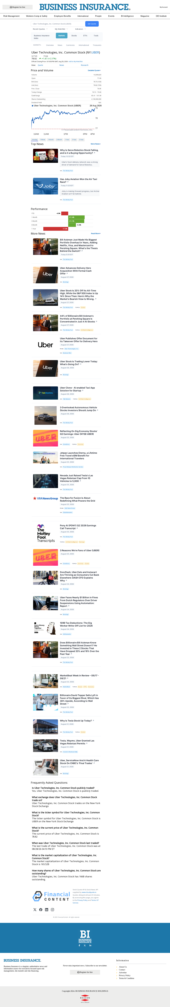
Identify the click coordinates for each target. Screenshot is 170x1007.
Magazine (145, 16)
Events (111, 16)
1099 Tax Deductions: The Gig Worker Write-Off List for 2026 (76, 624)
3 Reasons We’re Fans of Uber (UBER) (79, 550)
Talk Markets (66, 399)
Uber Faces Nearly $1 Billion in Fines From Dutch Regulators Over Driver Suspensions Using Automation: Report (79, 601)
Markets (61, 35)
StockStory (66, 444)
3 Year (74, 139)
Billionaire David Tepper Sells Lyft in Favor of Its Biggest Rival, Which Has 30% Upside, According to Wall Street (79, 699)
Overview (50, 45)
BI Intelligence (127, 16)
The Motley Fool (68, 170)
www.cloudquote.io (89, 892)
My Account (164, 7)
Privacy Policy (82, 900)
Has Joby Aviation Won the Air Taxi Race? (78, 180)
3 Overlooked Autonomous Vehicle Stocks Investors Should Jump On (79, 409)
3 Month (59, 139)
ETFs (85, 35)
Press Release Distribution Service (73, 467)
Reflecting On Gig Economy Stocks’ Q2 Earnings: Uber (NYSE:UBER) (78, 432)
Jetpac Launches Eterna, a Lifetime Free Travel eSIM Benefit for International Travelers (78, 456)
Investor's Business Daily (70, 751)
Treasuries (97, 45)
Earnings (81, 542)
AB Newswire (67, 634)
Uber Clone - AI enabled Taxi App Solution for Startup (77, 389)
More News (95, 144)
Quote (40, 65)
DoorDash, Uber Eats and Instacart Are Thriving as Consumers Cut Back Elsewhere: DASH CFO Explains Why (79, 576)
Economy (80, 444)
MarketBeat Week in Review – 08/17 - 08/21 (79, 677)
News (60, 45)
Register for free (18, 7)
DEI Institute (161, 16)
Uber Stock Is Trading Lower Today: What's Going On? (79, 363)
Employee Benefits (62, 16)
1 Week (42, 139)
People (98, 16)
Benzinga (65, 282)
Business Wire (67, 353)
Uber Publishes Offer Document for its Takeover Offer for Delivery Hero (79, 340)
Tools (96, 35)
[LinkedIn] (46, 910)
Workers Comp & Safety (36, 16)
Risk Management (11, 16)
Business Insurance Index (41, 36)
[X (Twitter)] (34, 910)
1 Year (67, 139)
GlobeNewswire (67, 512)
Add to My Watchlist (76, 61)
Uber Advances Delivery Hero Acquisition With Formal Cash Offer (76, 271)
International (83, 16)
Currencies (70, 45)
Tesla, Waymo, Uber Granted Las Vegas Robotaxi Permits (77, 742)
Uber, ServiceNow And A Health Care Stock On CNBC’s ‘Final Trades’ (79, 762)
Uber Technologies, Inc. (71, 348)
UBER (95, 52)
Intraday (34, 139)
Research (84, 65)
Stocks (74, 35)
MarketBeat (66, 686)
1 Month (51, 139)
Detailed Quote (93, 70)
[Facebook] (40, 910)
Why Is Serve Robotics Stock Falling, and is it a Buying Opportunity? (79, 151)
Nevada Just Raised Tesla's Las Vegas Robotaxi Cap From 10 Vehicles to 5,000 (76, 478)
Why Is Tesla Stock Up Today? (77, 720)
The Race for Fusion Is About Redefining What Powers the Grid (77, 499)
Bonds (80, 686)
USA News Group (70, 508)
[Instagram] (52, 910)
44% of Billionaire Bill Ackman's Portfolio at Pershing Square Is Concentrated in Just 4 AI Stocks (78, 319)
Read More (95, 233)
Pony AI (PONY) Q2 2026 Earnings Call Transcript (78, 527)
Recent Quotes (39, 29)
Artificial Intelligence (87, 330)
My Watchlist (60, 29)
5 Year (81, 139)
